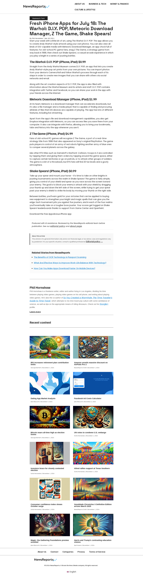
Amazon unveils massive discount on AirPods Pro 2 (91, 364)
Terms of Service (97, 551)
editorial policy (57, 226)
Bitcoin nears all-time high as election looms (47, 433)
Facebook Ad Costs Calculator (87, 398)
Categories (67, 551)
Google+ (104, 304)
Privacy (81, 551)
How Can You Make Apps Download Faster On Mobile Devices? (64, 268)
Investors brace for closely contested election (47, 469)
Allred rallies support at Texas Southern (92, 468)
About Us (80, 4)
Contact (54, 551)
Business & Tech (97, 4)
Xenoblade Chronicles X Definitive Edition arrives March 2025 (93, 505)
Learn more (35, 311)
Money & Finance (119, 4)
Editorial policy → (94, 241)
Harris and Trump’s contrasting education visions (92, 541)
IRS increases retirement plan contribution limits (50, 364)
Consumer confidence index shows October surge (46, 505)
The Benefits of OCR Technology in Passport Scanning (60, 257)
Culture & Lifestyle (85, 9)
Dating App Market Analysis (43, 398)
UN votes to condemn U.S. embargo (90, 433)
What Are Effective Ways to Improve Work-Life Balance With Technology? (70, 262)
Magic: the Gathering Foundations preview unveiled (50, 541)
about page (76, 226)
